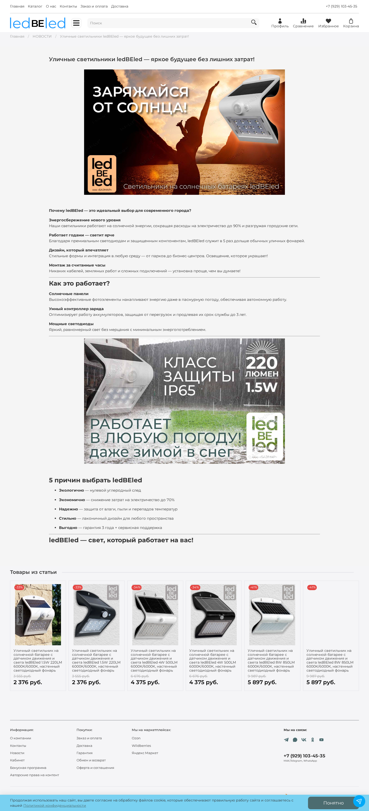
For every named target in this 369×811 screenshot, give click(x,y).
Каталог (35, 6)
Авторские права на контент (34, 775)
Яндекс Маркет (145, 753)
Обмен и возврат (91, 760)
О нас (51, 6)
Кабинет (17, 760)
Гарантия (85, 753)
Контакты (68, 6)
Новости (17, 753)
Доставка (119, 6)
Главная (17, 6)
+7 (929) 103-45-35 (341, 6)
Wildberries (141, 746)
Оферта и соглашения (95, 768)
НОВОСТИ (42, 36)
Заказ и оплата (94, 6)
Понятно (333, 802)
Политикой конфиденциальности (54, 805)
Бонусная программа (28, 768)
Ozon (136, 738)
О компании (20, 738)
